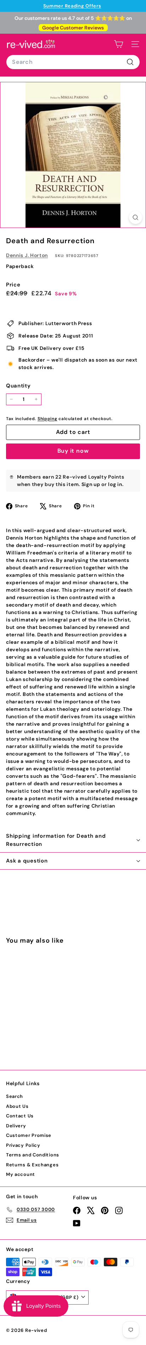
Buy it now (73, 450)
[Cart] (118, 44)
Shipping (47, 419)
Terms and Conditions (32, 1155)
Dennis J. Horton (27, 255)
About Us (17, 1106)
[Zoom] (135, 217)
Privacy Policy (23, 1145)
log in (115, 484)
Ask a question (27, 860)
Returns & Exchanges (32, 1165)
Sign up (91, 484)
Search (14, 1096)
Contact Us (20, 1116)
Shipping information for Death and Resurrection (56, 840)
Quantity (18, 385)
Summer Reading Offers (72, 6)
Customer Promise (28, 1135)
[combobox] (73, 62)
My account (20, 1174)
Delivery (16, 1126)
